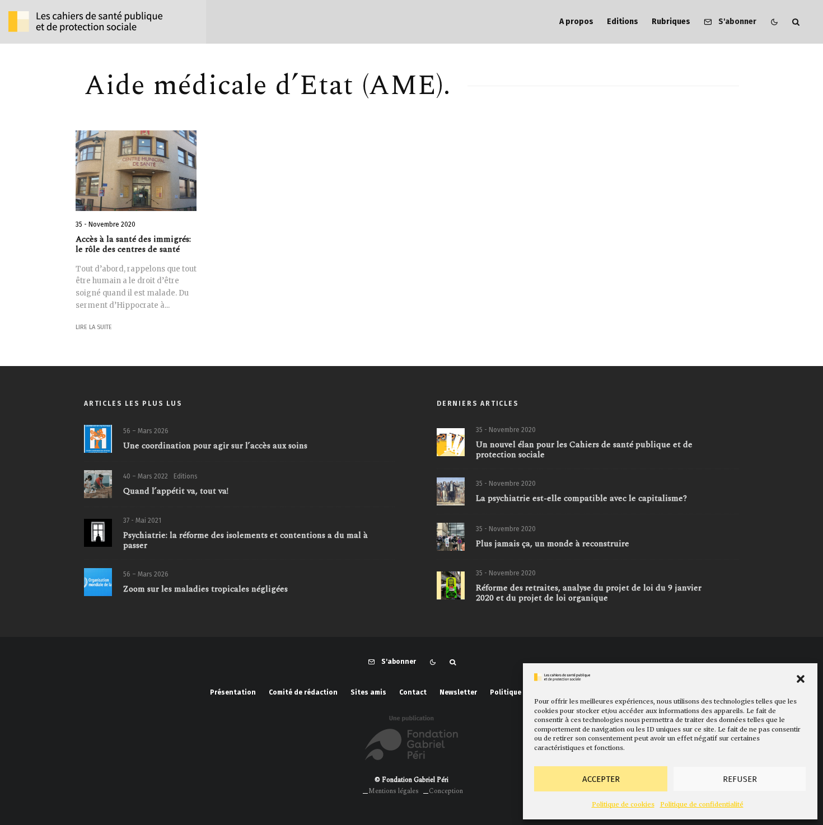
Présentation (233, 692)
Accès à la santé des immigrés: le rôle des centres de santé (133, 245)
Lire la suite (94, 327)
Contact (413, 692)
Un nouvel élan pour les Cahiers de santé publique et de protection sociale (584, 450)
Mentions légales (393, 791)
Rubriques (671, 21)
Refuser (740, 779)
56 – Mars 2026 (146, 431)
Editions (622, 21)
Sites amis (368, 692)
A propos (576, 21)
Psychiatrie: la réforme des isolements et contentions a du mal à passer (245, 541)
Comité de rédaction (303, 692)
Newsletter (458, 692)
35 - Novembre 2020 (105, 224)
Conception (446, 791)
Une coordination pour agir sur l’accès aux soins (215, 446)
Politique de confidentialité (701, 804)
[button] (800, 679)
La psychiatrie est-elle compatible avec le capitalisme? (581, 499)
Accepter (601, 779)
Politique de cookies (623, 804)
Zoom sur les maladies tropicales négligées (205, 589)
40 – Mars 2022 (145, 476)
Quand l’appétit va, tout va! (175, 491)
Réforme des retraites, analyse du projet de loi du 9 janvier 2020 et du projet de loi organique (589, 593)
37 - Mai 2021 (142, 520)
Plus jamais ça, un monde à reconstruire (552, 544)
